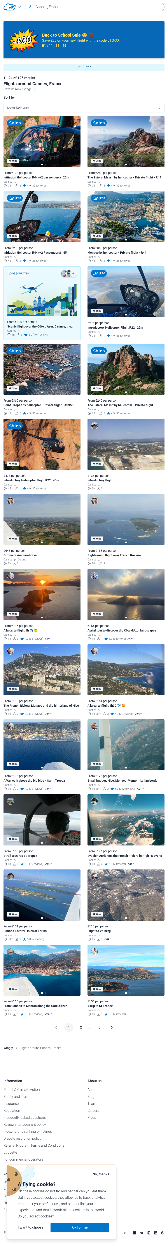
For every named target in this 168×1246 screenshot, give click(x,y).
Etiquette (10, 1152)
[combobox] (94, 7)
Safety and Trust (16, 1097)
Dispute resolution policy (22, 1138)
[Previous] (56, 1027)
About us (94, 1090)
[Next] (111, 1027)
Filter (87, 67)
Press (92, 1117)
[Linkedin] (156, 1233)
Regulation (12, 1110)
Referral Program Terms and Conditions (34, 1145)
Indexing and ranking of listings (28, 1131)
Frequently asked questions (25, 1117)
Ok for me (80, 1227)
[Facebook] (134, 1233)
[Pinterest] (162, 1233)
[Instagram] (148, 1233)
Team (92, 1104)
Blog (91, 1097)
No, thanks (101, 1174)
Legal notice (116, 1233)
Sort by (9, 97)
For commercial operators (23, 1159)
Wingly (8, 1048)
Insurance (11, 1104)
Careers (93, 1110)
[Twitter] (142, 1233)
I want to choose (31, 1227)
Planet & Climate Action (22, 1090)
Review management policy (25, 1124)
